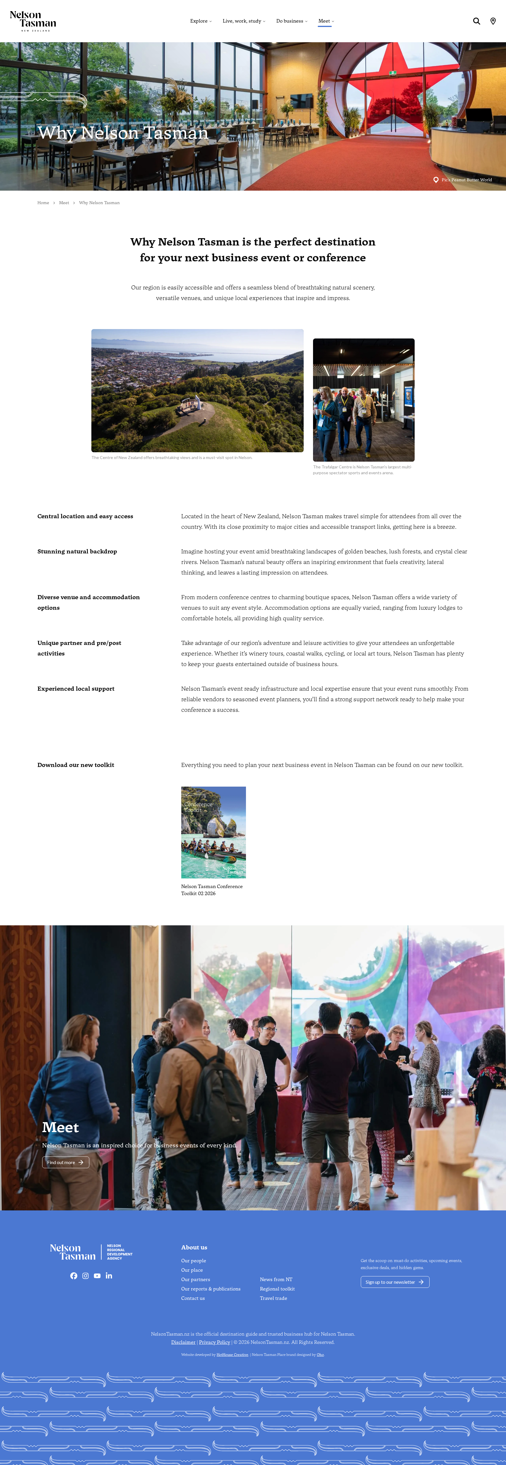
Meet (324, 21)
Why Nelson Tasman (99, 202)
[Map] (493, 21)
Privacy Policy (214, 1342)
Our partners (195, 1279)
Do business (289, 21)
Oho (320, 1355)
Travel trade (273, 1298)
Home (43, 202)
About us (194, 1247)
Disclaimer (183, 1342)
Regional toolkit (277, 1289)
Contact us (193, 1298)
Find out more (61, 1162)
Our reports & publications (211, 1289)
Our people (193, 1261)
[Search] (477, 21)
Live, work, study (242, 21)
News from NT (276, 1279)
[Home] (28, 21)
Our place (192, 1270)
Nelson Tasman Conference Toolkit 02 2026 (212, 890)
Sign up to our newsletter (390, 1282)
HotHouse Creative (232, 1355)
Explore (199, 21)
